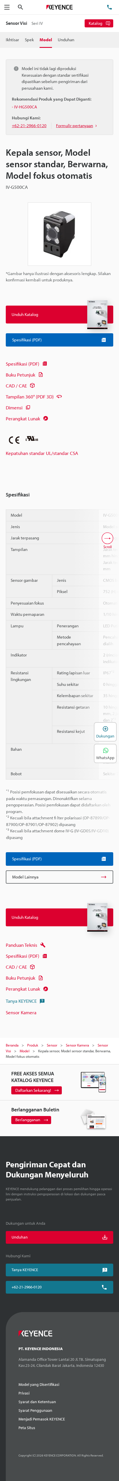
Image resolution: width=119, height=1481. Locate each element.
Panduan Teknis (21, 945)
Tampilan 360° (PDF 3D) (30, 397)
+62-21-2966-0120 (27, 1287)
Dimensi (14, 407)
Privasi (23, 1393)
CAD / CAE (16, 386)
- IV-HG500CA (24, 107)
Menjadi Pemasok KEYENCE (41, 1419)
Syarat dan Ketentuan (37, 1401)
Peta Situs (26, 1427)
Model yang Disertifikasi (38, 1384)
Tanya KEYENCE (21, 1001)
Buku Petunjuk (20, 375)
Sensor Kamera (21, 1012)
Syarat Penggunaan (35, 1410)
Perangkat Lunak (23, 418)
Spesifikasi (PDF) (22, 364)
